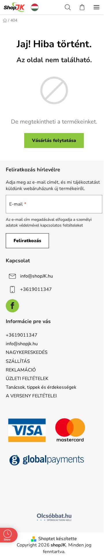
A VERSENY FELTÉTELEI (31, 396)
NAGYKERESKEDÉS (27, 352)
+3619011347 (36, 289)
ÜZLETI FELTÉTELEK (27, 378)
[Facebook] (12, 305)
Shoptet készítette (57, 539)
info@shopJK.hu (36, 276)
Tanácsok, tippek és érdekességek (41, 387)
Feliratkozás (27, 241)
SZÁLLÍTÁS (18, 361)
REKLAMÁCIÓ (21, 370)
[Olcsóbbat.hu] (54, 517)
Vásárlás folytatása (54, 140)
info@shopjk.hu (22, 344)
